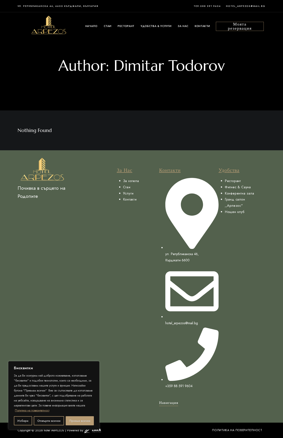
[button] (240, 26)
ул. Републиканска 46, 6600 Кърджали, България (58, 6)
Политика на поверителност (32, 410)
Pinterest (35, 206)
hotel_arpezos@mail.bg (245, 6)
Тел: (197, 6)
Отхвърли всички (48, 421)
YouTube (43, 206)
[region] (53, 395)
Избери (22, 421)
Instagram (51, 206)
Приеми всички (79, 421)
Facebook (19, 206)
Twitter (27, 206)
